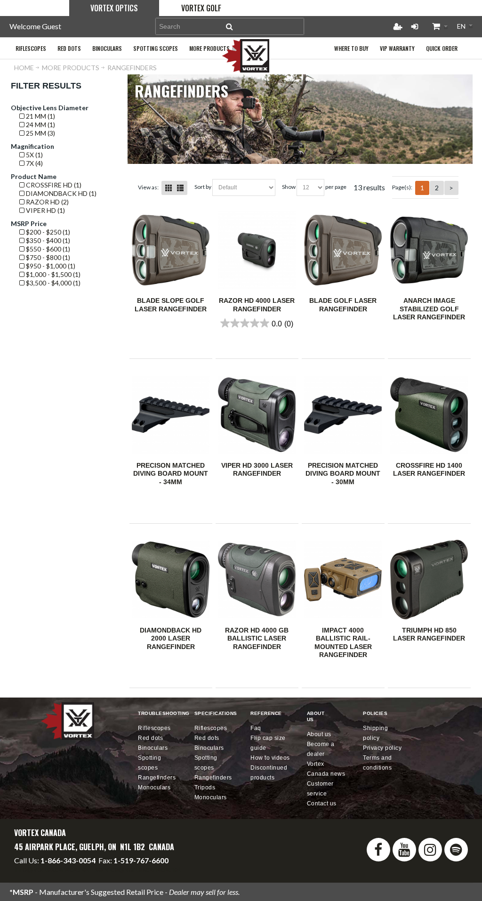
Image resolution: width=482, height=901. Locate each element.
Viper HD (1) (44, 210)
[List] (180, 188)
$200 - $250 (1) (47, 232)
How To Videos (270, 758)
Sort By (202, 186)
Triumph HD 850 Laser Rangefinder (429, 634)
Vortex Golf (201, 8)
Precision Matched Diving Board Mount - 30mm (342, 474)
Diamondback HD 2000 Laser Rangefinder (170, 638)
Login (414, 26)
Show (289, 186)
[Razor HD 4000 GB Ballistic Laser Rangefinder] (257, 579)
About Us (319, 734)
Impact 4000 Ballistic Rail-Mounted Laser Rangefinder (343, 642)
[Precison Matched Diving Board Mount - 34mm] (170, 415)
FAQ (255, 728)
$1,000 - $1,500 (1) (52, 274)
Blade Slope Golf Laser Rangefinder (171, 305)
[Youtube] (404, 849)
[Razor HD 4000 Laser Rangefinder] (257, 250)
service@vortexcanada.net (138, 868)
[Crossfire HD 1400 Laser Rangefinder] (429, 415)
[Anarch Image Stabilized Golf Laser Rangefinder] (429, 250)
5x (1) (33, 155)
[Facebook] (378, 849)
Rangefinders (157, 777)
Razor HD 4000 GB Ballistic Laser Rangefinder (257, 638)
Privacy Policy (382, 748)
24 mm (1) (39, 125)
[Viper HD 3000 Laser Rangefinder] (257, 415)
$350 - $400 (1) (47, 240)
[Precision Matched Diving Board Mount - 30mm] (343, 415)
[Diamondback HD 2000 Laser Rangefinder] (170, 579)
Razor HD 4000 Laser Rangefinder (257, 305)
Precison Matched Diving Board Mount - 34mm (170, 474)
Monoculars (154, 787)
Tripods (205, 787)
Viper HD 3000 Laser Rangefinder (257, 470)
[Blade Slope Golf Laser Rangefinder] (170, 250)
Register (397, 26)
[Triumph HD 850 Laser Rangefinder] (429, 579)
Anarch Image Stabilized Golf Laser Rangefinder (429, 309)
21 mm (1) (39, 116)
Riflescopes (154, 728)
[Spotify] (456, 849)
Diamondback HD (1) (60, 193)
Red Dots (150, 738)
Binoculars (153, 748)
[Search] (230, 26)
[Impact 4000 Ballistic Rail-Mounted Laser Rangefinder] (343, 579)
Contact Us (322, 803)
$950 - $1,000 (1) (49, 266)
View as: (148, 187)
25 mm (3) (39, 133)
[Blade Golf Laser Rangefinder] (343, 250)
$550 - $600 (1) (47, 249)
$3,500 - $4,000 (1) (52, 283)
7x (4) (33, 163)
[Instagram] (430, 849)
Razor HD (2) (46, 202)
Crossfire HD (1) (52, 185)
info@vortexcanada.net (51, 868)
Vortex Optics (114, 8)
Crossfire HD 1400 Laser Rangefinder (429, 470)
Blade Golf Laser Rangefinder (343, 305)
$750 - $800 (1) (47, 257)
